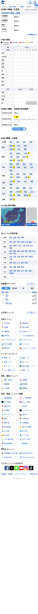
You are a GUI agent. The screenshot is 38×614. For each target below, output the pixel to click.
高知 (22, 267)
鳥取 (26, 262)
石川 (10, 253)
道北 (18, 237)
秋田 (18, 242)
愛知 (14, 251)
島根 (22, 262)
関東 (4, 247)
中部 (4, 252)
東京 (10, 245)
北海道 (5, 237)
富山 (34, 251)
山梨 (22, 251)
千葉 (23, 245)
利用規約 (10, 474)
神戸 (7, 296)
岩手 (14, 242)
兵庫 (14, 256)
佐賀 (14, 270)
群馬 (10, 248)
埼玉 (20, 245)
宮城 (22, 242)
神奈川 (15, 245)
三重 (10, 259)
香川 (10, 267)
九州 (4, 272)
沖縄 (4, 277)
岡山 (14, 262)
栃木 (31, 245)
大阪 (10, 256)
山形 (26, 242)
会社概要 (3, 474)
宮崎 (30, 270)
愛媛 (18, 267)
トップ (3, 6)
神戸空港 (9, 303)
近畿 (4, 257)
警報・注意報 (13, 6)
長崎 (18, 270)
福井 (14, 253)
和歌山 (31, 256)
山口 (18, 262)
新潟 (30, 251)
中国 (4, 262)
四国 (4, 267)
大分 (22, 270)
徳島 (14, 267)
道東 (22, 237)
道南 (14, 237)
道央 (10, 237)
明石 (7, 300)
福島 (30, 242)
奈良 (26, 256)
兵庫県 (21, 6)
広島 (10, 262)
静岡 (10, 251)
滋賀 (22, 256)
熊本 (26, 270)
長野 (26, 251)
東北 (4, 242)
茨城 (27, 245)
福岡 (10, 270)
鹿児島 (11, 273)
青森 (10, 242)
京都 (18, 256)
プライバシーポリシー (21, 474)
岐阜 (18, 251)
